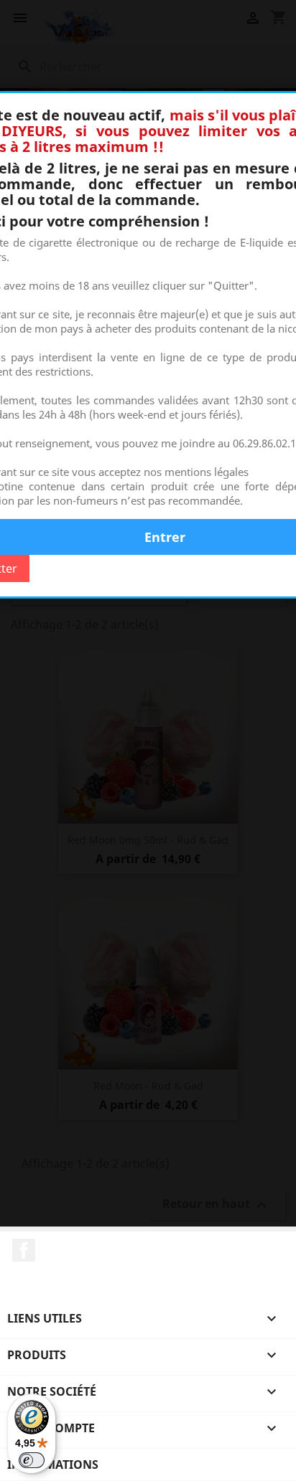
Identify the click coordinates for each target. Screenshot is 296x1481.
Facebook (23, 1250)
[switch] (32, 1460)
